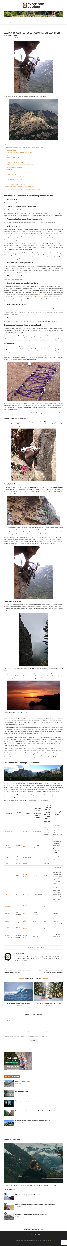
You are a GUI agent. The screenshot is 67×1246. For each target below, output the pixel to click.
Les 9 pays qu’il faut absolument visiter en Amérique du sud (31, 1214)
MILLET (25, 846)
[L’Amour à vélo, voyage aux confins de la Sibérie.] (9, 1197)
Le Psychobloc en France (21, 1091)
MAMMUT (26, 863)
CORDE (7, 863)
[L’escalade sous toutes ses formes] (9, 1103)
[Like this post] (38, 947)
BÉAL (24, 913)
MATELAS (7, 858)
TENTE (7, 894)
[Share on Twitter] (41, 947)
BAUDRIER (8, 913)
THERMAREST (27, 858)
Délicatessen (38, 296)
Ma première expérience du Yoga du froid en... (49, 1003)
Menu (9, 22)
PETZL (25, 929)
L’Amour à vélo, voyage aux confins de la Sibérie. (28, 1194)
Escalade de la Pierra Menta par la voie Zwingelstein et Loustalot (32, 1120)
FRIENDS (7, 907)
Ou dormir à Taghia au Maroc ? (23, 1081)
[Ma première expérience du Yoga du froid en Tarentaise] (48, 991)
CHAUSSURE (8, 831)
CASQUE (7, 875)
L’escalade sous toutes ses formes (24, 1101)
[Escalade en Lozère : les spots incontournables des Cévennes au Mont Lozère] (9, 1113)
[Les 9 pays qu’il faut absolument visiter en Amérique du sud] (9, 1216)
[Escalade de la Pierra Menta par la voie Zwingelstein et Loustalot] (9, 1123)
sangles (61, 722)
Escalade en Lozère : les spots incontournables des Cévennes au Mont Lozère (35, 1111)
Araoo (49, 1240)
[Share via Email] (43, 947)
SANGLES (7, 921)
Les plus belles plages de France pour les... (18, 1003)
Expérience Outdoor (14, 38)
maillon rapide (44, 539)
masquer (14, 145)
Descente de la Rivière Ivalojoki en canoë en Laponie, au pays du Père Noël (35, 1204)
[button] (6, 995)
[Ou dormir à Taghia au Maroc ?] (9, 1083)
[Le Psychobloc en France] (9, 1093)
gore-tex (60, 533)
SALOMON (26, 831)
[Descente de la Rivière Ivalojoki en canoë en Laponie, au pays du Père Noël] (9, 1207)
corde (59, 531)
